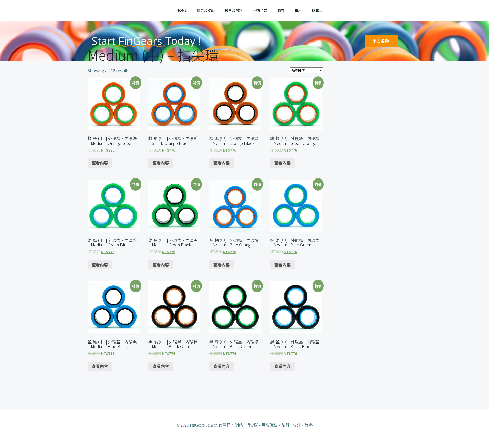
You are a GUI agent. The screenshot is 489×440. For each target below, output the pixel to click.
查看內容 (100, 163)
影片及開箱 (234, 10)
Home (181, 10)
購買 (280, 10)
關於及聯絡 (206, 10)
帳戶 (298, 10)
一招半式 (260, 10)
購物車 (317, 10)
